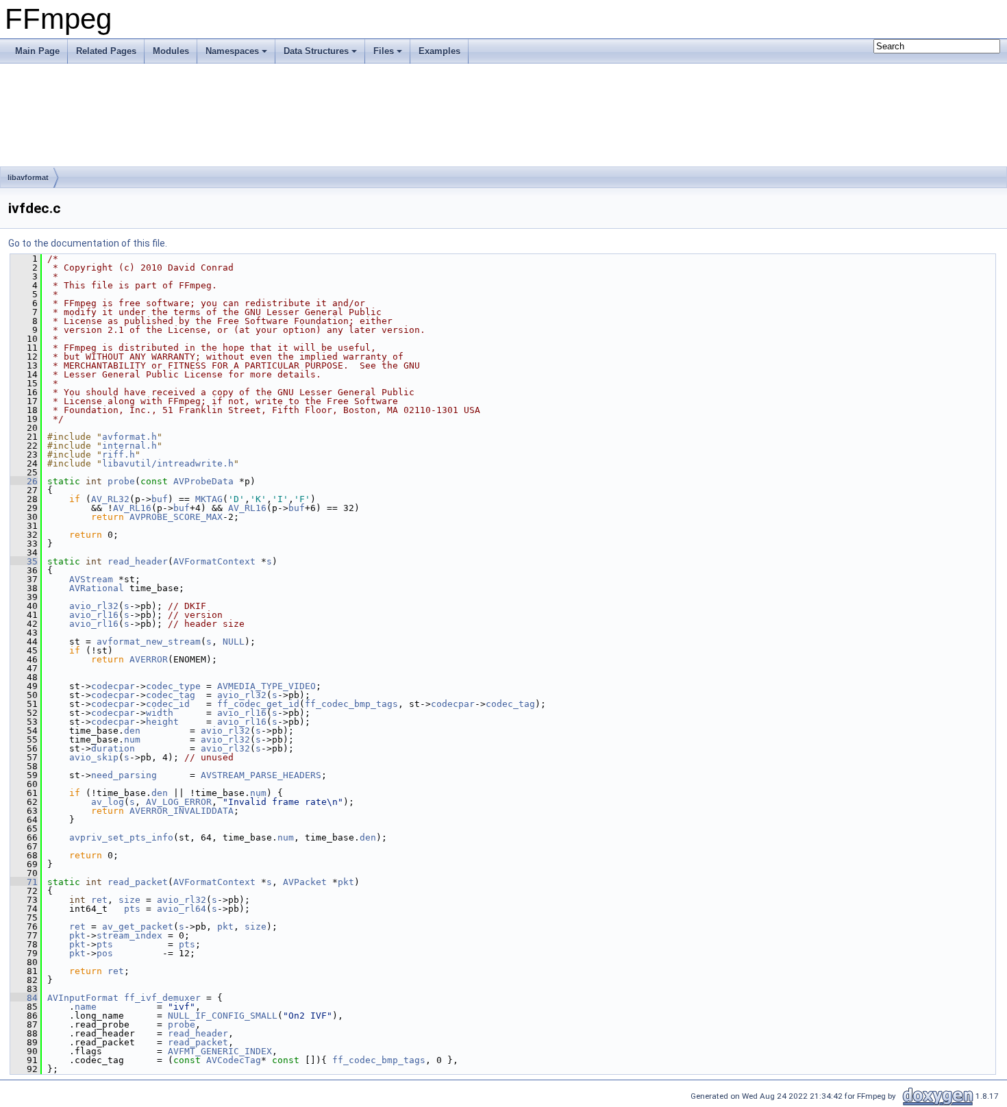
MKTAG (209, 499)
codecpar (113, 686)
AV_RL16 (132, 508)
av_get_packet (137, 926)
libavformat (28, 177)
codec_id (168, 704)
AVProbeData (203, 481)
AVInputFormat (83, 998)
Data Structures (316, 51)
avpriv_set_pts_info (121, 837)
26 (24, 481)
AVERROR (148, 659)
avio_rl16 (94, 615)
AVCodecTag (233, 1060)
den (132, 730)
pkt (346, 882)
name (86, 1007)
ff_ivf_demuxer (162, 998)
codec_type (173, 686)
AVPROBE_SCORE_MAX (176, 517)
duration (113, 748)
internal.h (129, 445)
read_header (138, 561)
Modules (171, 51)
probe (121, 481)
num (132, 739)
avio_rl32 (94, 606)
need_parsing (124, 775)
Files (383, 51)
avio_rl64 (181, 909)
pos (105, 953)
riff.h (118, 454)
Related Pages (106, 51)
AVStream (91, 579)
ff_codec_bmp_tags (351, 704)
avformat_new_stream (149, 641)
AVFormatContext (214, 561)
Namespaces (232, 51)
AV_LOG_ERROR (179, 802)
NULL (234, 641)
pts (132, 909)
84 (24, 998)
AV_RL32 (110, 499)
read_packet (138, 882)
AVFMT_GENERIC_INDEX (220, 1051)
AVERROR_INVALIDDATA (181, 811)
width (159, 713)
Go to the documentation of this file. (87, 243)
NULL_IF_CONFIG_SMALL (222, 1015)
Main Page (37, 51)
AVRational (96, 588)
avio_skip (94, 757)
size (129, 900)
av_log (107, 802)
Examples (439, 51)
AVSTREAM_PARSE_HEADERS (261, 775)
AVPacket (305, 882)
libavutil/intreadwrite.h (168, 463)
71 (24, 882)
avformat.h (129, 437)
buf (159, 499)
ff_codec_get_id (258, 704)
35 (24, 561)
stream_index (129, 935)
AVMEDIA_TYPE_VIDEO (266, 686)
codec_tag (170, 695)
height (162, 722)
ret (99, 900)
